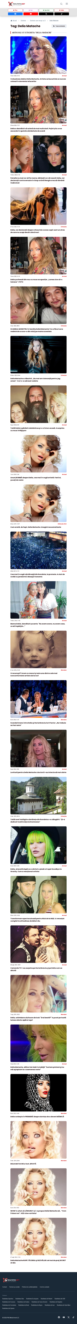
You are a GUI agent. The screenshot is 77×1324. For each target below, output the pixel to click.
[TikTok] (61, 13)
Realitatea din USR (60, 1299)
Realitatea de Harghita (56, 1302)
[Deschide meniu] (67, 4)
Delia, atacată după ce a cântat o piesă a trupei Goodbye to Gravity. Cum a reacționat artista (36, 870)
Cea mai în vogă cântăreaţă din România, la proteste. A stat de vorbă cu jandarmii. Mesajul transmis (37, 575)
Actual (64, 76)
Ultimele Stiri (62, 524)
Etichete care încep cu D (38, 21)
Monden (64, 670)
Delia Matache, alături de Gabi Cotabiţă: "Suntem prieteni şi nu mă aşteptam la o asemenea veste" (37, 1068)
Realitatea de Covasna (8, 1302)
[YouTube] (30, 13)
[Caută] (61, 4)
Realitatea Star (20, 1299)
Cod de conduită (44, 1287)
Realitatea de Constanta (9, 1305)
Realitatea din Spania (8, 1308)
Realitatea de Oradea (23, 1302)
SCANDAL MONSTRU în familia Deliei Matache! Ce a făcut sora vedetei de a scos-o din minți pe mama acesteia (36, 330)
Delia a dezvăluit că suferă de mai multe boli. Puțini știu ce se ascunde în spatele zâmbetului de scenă (36, 129)
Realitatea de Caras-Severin (39, 1302)
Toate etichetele (60, 26)
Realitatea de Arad (23, 1305)
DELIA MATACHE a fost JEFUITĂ (23, 1164)
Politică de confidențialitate (29, 1287)
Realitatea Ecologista (32, 1299)
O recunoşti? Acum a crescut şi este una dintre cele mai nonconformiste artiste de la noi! (33, 674)
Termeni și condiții (14, 1287)
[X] (46, 13)
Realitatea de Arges (36, 1305)
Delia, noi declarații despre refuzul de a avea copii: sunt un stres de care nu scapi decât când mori (37, 231)
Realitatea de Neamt (46, 1299)
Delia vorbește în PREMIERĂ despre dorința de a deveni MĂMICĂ (37, 1116)
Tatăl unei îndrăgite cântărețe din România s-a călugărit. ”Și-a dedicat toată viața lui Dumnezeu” (37, 820)
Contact (4, 1287)
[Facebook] (15, 13)
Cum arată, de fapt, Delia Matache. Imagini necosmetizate (35, 527)
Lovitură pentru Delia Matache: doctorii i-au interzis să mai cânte (38, 772)
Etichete (23, 21)
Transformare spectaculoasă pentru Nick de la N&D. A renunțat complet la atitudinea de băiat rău (37, 919)
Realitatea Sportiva (7, 1299)
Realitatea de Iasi (50, 1305)
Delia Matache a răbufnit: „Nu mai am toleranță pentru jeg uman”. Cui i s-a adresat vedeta (35, 379)
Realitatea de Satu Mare (63, 1305)
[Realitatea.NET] (17, 4)
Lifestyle (64, 227)
